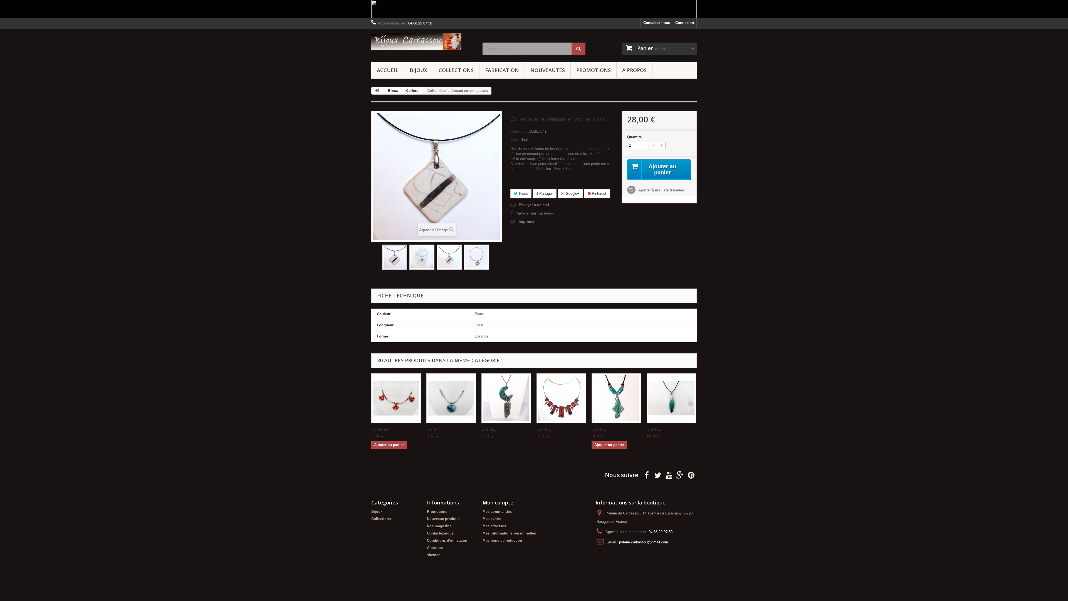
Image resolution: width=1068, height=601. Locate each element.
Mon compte (498, 502)
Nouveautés (547, 70)
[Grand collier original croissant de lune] (506, 398)
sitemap (434, 555)
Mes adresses (494, 526)
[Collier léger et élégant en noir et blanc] (394, 257)
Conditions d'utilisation (447, 540)
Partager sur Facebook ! (536, 213)
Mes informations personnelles (509, 533)
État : (514, 139)
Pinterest (598, 193)
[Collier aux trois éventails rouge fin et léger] (396, 398)
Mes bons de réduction (502, 540)
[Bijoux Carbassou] (422, 41)
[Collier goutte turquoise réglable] (671, 398)
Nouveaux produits (443, 519)
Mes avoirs (492, 519)
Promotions (593, 70)
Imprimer (527, 222)
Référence (518, 131)
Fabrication (502, 70)
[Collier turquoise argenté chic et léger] (451, 398)
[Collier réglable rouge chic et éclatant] (561, 398)
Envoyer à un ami (534, 205)
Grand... (488, 429)
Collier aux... (382, 429)
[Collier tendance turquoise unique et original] (616, 398)
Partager (545, 193)
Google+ (572, 193)
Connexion (684, 23)
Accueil (387, 70)
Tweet (522, 193)
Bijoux (418, 70)
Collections (456, 70)
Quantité (634, 137)
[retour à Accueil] (377, 90)
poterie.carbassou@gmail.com (643, 542)
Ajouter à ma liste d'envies (660, 190)
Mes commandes (497, 511)
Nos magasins (439, 526)
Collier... (433, 429)
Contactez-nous (656, 23)
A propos (634, 70)
